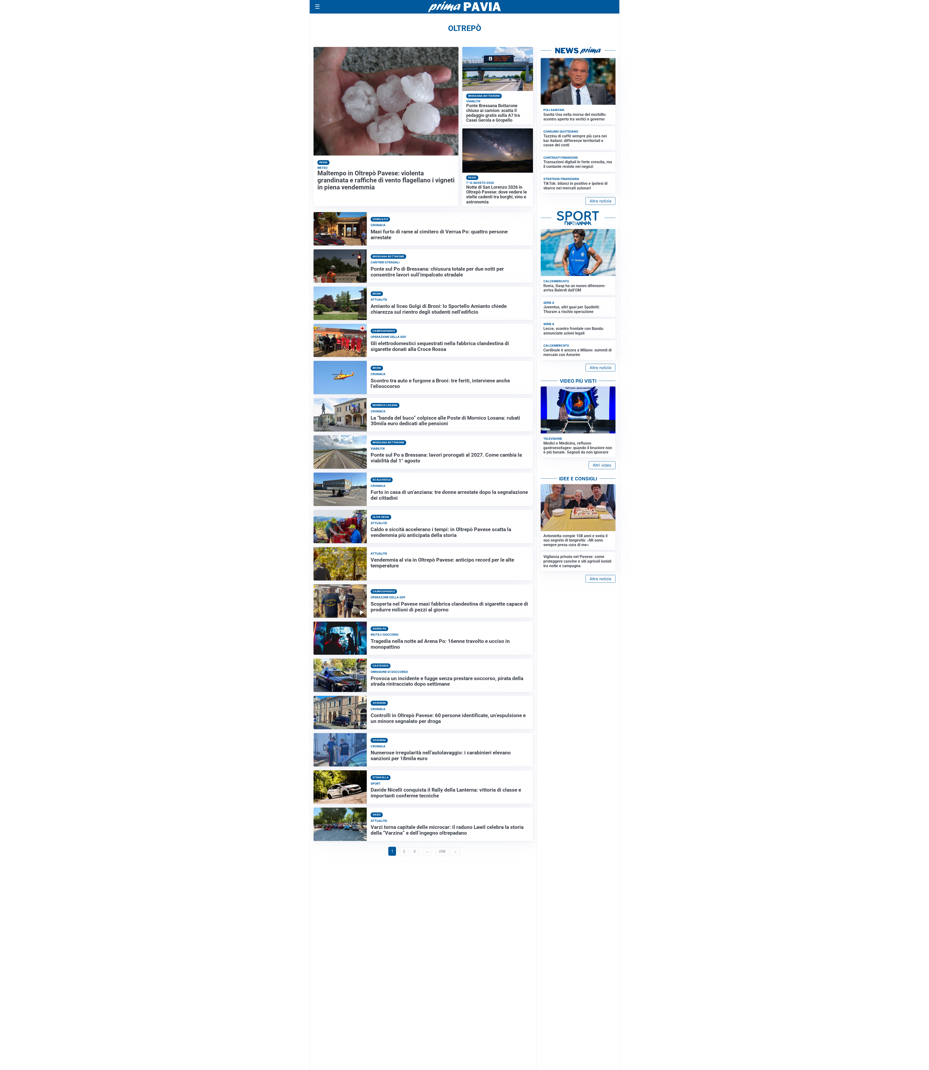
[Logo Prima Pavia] (464, 6)
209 (442, 851)
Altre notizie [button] (600, 201)
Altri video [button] (602, 465)
